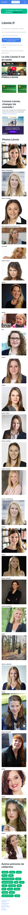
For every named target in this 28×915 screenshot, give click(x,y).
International (4, 905)
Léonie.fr (4, 2)
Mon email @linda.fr (7, 882)
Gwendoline (12, 885)
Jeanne (4, 885)
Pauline (19, 872)
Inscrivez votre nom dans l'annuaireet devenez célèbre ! (11, 40)
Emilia (19, 885)
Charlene (5, 892)
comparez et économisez (9, 113)
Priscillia (12, 872)
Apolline (12, 892)
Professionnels (5, 903)
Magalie (18, 879)
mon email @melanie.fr (8, 879)
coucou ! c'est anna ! (7, 895)
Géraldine (5, 872)
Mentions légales (5, 906)
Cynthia (10, 889)
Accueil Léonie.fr (5, 900)
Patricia (4, 875)
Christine (17, 889)
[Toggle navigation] (25, 2)
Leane (21, 882)
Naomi (10, 875)
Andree (17, 895)
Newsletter (4, 909)
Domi (4, 889)
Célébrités (15, 2)
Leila (16, 882)
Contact (3, 908)
